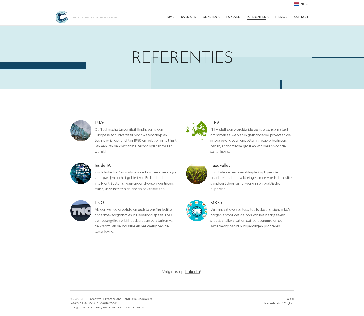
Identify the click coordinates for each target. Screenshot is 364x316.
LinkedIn (192, 271)
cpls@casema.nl (81, 307)
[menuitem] (171, 17)
